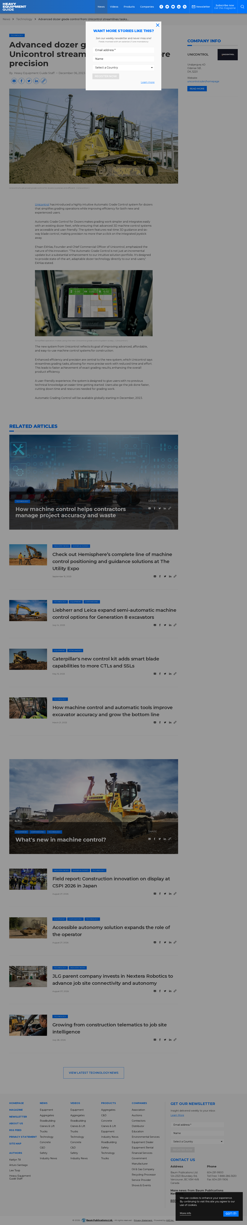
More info (185, 1213)
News (101, 6)
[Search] (242, 6)
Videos (114, 6)
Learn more (148, 82)
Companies (147, 6)
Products (129, 6)
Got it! (231, 1213)
